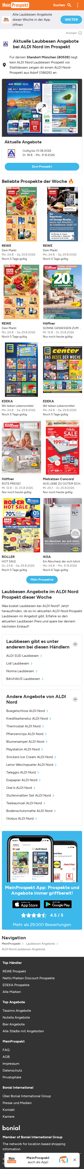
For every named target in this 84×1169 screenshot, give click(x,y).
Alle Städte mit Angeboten (23, 1031)
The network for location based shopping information (34, 1146)
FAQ (6, 1050)
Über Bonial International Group (27, 1096)
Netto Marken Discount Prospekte (29, 978)
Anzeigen (71, 32)
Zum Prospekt (42, 166)
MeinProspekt (11, 943)
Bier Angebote (14, 1024)
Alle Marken (12, 992)
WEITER (71, 20)
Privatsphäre (12, 1077)
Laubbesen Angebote (40, 943)
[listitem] (21, 224)
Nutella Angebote (16, 1017)
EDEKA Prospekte (16, 985)
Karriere (8, 1117)
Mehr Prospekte (42, 579)
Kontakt (9, 1110)
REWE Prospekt (14, 971)
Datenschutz (12, 1070)
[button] (77, 5)
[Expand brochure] (42, 108)
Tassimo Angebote (17, 1011)
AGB (6, 1057)
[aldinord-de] (5, 44)
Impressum (11, 1064)
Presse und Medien (17, 1103)
